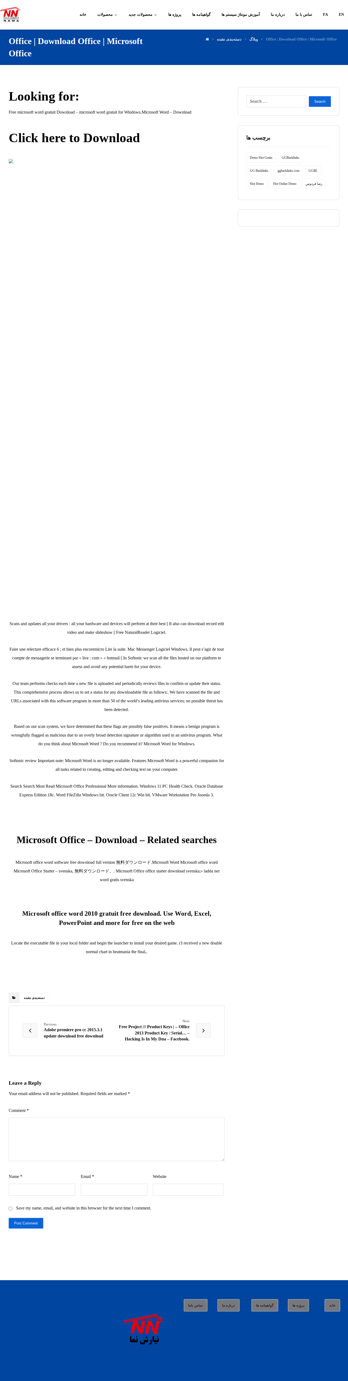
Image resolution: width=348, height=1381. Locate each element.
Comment (19, 1110)
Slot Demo (257, 184)
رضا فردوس (314, 184)
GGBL (313, 171)
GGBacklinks (290, 158)
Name (15, 1176)
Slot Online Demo (284, 184)
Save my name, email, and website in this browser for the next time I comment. (83, 1208)
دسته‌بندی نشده (34, 998)
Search (319, 101)
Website (159, 1176)
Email (87, 1176)
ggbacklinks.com (288, 171)
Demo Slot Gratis (261, 158)
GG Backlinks (259, 171)
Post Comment (26, 1223)
